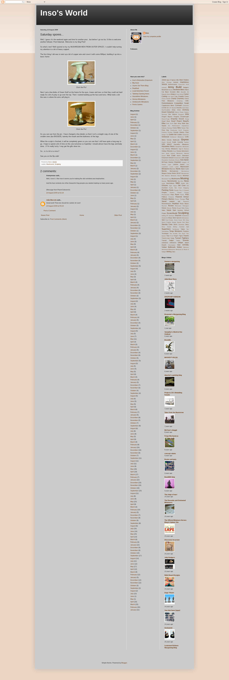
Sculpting (58, 164)
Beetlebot (176, 90)
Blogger (124, 663)
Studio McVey (172, 227)
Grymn (185, 139)
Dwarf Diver (166, 121)
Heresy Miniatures (139, 99)
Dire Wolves (172, 114)
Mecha (164, 171)
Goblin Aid (173, 134)
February (133, 122)
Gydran (186, 142)
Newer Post (45, 215)
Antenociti (181, 84)
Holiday (164, 151)
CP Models (172, 108)
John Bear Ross (170, 279)
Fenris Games (137, 104)
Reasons (186, 201)
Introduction (177, 157)
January (133, 168)
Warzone (186, 247)
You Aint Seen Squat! (172, 610)
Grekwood (165, 137)
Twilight (171, 240)
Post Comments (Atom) (58, 219)
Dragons (176, 116)
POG (187, 195)
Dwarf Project (176, 121)
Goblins (179, 134)
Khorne (177, 160)
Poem (177, 195)
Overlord (164, 188)
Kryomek (177, 162)
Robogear (186, 206)
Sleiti (163, 220)
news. (163, 183)
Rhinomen (178, 206)
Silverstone (185, 218)
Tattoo (183, 229)
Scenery (180, 210)
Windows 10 (179, 249)
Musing (184, 178)
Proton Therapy (180, 199)
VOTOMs (185, 245)
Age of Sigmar (171, 80)
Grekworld (168, 628)
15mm (164, 80)
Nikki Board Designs (172, 575)
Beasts (171, 89)
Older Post (118, 215)
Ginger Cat (165, 134)
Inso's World (64, 12)
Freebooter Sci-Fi (176, 130)
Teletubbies (165, 231)
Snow (176, 220)
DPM (187, 114)
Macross (172, 169)
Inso (147, 33)
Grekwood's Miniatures (140, 102)
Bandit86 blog (169, 477)
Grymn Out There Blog (140, 86)
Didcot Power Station (182, 112)
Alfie (177, 80)
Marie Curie (185, 169)
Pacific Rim (173, 188)
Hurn (163, 153)
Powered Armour (182, 197)
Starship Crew (167, 224)
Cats (176, 96)
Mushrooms (50, 164)
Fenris (175, 128)
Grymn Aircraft (166, 142)
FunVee (170, 132)
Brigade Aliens (166, 94)
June (132, 117)
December (134, 125)
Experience (185, 125)
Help (163, 149)
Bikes (183, 90)
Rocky (174, 208)
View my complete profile (152, 36)
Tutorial (164, 240)
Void (178, 245)
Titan (167, 236)
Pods (172, 194)
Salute (169, 210)
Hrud (174, 151)
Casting (164, 96)
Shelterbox (185, 215)
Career (186, 94)
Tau (187, 229)
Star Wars (185, 222)
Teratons (186, 231)
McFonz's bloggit (170, 430)
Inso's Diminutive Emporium (142, 80)
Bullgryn (173, 94)
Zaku (173, 251)
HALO (169, 144)
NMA (178, 183)
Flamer (183, 128)
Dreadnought (184, 116)
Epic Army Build (179, 123)
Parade (176, 190)
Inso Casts (171, 155)
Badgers (186, 87)
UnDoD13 (165, 242)
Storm (175, 224)
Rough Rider (181, 208)
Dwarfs (186, 121)
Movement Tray (166, 178)
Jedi (182, 157)
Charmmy (180, 98)
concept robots (170, 453)
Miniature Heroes (176, 175)
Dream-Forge (166, 119)
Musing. (164, 181)
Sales (163, 210)
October (133, 128)
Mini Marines (166, 175)
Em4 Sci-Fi (169, 123)
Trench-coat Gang (168, 238)
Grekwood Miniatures (177, 137)
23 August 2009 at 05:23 (55, 206)
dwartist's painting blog (173, 375)
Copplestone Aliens (168, 105)
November (134, 228)
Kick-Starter (184, 160)
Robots (164, 208)
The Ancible (173, 233)
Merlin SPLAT (176, 173)
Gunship (180, 142)
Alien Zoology (166, 82)
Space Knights (166, 222)
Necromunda (172, 181)
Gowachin (186, 134)
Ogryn (175, 185)
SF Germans (170, 215)
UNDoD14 (173, 242)
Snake (171, 220)
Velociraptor (171, 245)
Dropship (174, 119)
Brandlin (167, 340)
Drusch (181, 119)
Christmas (180, 101)
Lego (169, 164)
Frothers (164, 132)
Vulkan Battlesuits (169, 247)
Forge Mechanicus (171, 436)
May (131, 139)
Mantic (178, 169)
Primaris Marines (168, 199)
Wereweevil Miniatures (168, 249)
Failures (164, 128)
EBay (164, 123)
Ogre (170, 185)
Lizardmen (165, 166)
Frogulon (186, 130)
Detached (170, 112)
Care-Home (179, 94)
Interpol (171, 157)
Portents (171, 197)
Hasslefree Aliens (168, 146)
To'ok (171, 236)
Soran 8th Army (183, 220)
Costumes (186, 105)
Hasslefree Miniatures (140, 96)
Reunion (164, 206)
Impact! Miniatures (177, 153)
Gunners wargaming (172, 261)
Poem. (182, 194)
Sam (174, 210)
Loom (171, 166)
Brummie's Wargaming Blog (175, 314)
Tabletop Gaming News (140, 94)
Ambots (175, 82)
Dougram (181, 114)
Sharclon (178, 215)
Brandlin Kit (185, 92)
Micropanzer (185, 173)
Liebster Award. (179, 164)
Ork (188, 185)
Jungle (186, 157)
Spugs (174, 222)
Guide (174, 142)
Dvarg (187, 119)
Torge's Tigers (178, 236)
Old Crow (182, 185)
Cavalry (181, 96)
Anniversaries (172, 84)
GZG (163, 144)
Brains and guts (170, 459)
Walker (179, 247)
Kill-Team (165, 162)
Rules (187, 208)
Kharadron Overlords (168, 160)
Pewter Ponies (183, 192)
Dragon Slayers (167, 116)
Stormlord (181, 224)
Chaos (186, 96)
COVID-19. (165, 108)
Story (187, 224)
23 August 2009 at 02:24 (55, 193)
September (134, 130)
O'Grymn (165, 185)
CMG (187, 101)
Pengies (164, 192)
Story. (163, 227)
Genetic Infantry (178, 132)
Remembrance (166, 203)
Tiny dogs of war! (170, 495)
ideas (167, 153)
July (131, 179)
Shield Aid (165, 218)
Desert (164, 112)
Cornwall (178, 105)
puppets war (174, 201)
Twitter (178, 240)
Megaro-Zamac (167, 173)
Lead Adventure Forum (140, 91)
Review (171, 206)
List (188, 164)
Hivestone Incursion (172, 540)
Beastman (165, 89)
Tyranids (186, 240)
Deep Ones (176, 110)
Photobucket (165, 194)
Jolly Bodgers (169, 557)
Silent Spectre (177, 218)
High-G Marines (184, 149)
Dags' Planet (169, 593)
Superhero (166, 229)
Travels (186, 236)
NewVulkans (170, 183)
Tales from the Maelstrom (174, 412)
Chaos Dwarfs (166, 98)
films (179, 128)
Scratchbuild (172, 213)
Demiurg (185, 110)
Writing (168, 252)
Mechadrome (174, 171)
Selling (164, 215)
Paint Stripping (184, 188)
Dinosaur (164, 114)
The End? (182, 233)
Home (82, 215)
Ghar (187, 132)
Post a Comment (50, 211)
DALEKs (179, 108)
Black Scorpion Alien (172, 92)
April (132, 120)
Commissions (167, 103)
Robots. (169, 208)
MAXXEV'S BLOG (171, 357)
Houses (170, 151)
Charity (173, 98)
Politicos (164, 197)
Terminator (165, 233)
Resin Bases (184, 203)
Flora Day (165, 130)
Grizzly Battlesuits (173, 140)
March (132, 144)
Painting (165, 190)
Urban (180, 242)
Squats (179, 222)
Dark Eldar (185, 108)
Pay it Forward (184, 190)
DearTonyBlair (166, 110)
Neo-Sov (180, 181)
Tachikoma (175, 229)
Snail (166, 220)
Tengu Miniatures (175, 231)
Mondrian (186, 175)
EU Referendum (174, 125)
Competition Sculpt (181, 103)
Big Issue (135, 83)
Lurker (177, 166)
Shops (170, 218)
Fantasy (169, 128)
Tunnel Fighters (182, 238)
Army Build (175, 87)
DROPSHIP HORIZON (172, 297)
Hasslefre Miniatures (181, 144)
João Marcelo (51, 200)
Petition (172, 192)
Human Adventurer (183, 151)
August (132, 114)
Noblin (183, 183)
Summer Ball (184, 227)
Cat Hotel (171, 96)
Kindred (170, 162)
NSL (187, 183)
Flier (187, 128)
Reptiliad (135, 88)
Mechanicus (185, 171)
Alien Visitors (184, 80)
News (186, 181)
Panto (171, 190)
